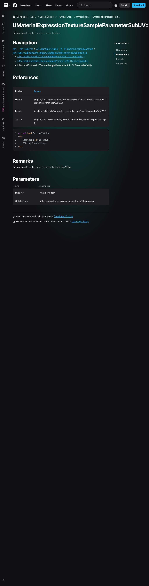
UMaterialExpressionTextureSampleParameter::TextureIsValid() (50, 56)
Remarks (120, 59)
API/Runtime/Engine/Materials (77, 48)
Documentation (34, 17)
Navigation (121, 50)
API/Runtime (26, 48)
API (15, 48)
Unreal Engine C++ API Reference (82, 17)
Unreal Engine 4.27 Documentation (66, 17)
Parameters (121, 63)
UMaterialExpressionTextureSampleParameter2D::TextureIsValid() (52, 61)
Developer (22, 17)
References (122, 54)
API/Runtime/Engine (47, 48)
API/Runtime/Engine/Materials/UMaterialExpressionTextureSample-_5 (50, 52)
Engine (37, 91)
